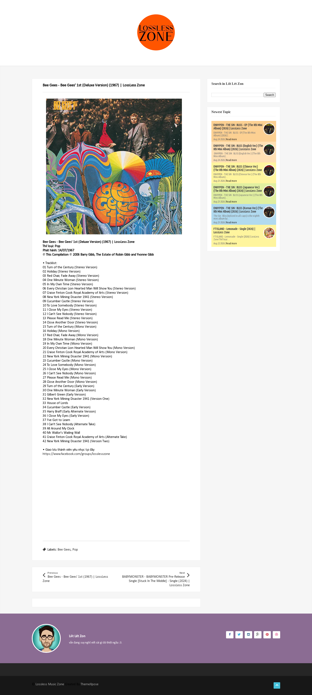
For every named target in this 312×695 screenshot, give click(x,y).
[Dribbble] (276, 634)
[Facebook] (229, 634)
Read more (231, 139)
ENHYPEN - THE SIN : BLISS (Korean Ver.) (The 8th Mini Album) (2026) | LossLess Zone (238, 209)
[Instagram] (248, 634)
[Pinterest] (267, 634)
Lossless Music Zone (49, 684)
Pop (75, 549)
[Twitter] (239, 634)
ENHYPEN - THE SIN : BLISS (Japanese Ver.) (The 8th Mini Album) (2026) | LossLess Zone (238, 189)
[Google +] (257, 634)
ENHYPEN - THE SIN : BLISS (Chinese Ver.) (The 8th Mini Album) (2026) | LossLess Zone (238, 168)
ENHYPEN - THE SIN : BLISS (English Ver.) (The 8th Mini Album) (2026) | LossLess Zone (238, 147)
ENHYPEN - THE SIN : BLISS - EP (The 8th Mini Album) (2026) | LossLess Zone (238, 126)
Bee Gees (64, 549)
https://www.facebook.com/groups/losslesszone (76, 454)
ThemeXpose (89, 684)
